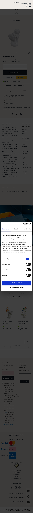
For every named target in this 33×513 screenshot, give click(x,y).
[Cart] (30, 6)
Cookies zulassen (16, 282)
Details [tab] (16, 229)
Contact (22, 6)
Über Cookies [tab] (27, 229)
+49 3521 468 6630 (26, 4)
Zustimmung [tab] (6, 229)
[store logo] (16, 2)
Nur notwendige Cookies (16, 287)
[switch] (28, 264)
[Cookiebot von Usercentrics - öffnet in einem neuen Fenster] (23, 224)
